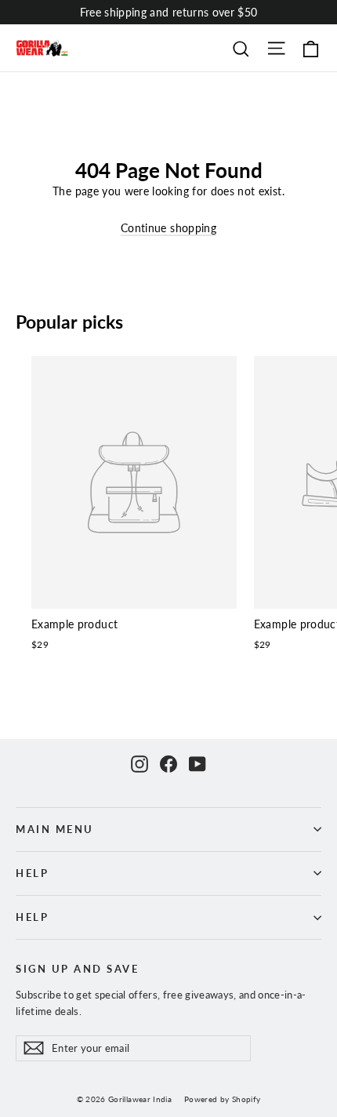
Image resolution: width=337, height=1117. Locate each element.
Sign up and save (77, 969)
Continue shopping (168, 228)
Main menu (55, 829)
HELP (32, 873)
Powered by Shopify (222, 1099)
